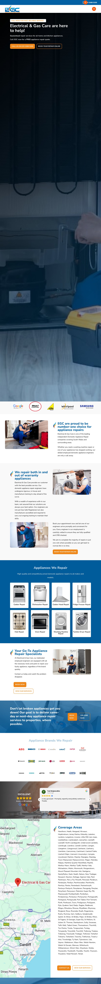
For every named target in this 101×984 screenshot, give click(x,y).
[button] (89, 799)
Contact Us (64, 968)
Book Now (20, 684)
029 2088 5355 (91, 2)
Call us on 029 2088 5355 (22, 46)
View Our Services (23, 691)
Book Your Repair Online (49, 46)
